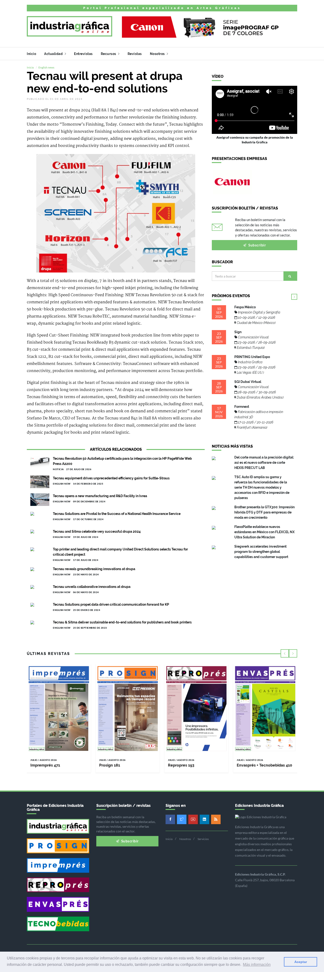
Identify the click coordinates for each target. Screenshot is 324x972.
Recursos (109, 54)
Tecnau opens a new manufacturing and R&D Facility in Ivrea (100, 496)
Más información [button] (257, 965)
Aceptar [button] (300, 962)
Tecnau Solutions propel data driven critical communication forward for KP (111, 604)
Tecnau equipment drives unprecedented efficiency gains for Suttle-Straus (111, 478)
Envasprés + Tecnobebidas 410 (264, 765)
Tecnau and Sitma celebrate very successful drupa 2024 (97, 531)
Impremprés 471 (45, 765)
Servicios (203, 839)
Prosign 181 (109, 765)
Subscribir (257, 245)
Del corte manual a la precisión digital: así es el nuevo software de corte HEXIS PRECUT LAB (264, 462)
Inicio (31, 54)
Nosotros (158, 54)
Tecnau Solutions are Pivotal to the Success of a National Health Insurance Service (117, 514)
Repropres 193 (181, 765)
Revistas (135, 54)
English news (46, 67)
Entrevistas (83, 54)
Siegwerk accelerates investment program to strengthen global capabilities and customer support (261, 552)
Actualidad (54, 54)
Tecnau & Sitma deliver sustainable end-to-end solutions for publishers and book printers (122, 622)
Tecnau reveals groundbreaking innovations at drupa (94, 569)
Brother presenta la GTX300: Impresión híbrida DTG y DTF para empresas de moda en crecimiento (264, 512)
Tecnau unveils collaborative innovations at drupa (91, 587)
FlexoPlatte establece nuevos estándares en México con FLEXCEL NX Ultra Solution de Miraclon (264, 532)
